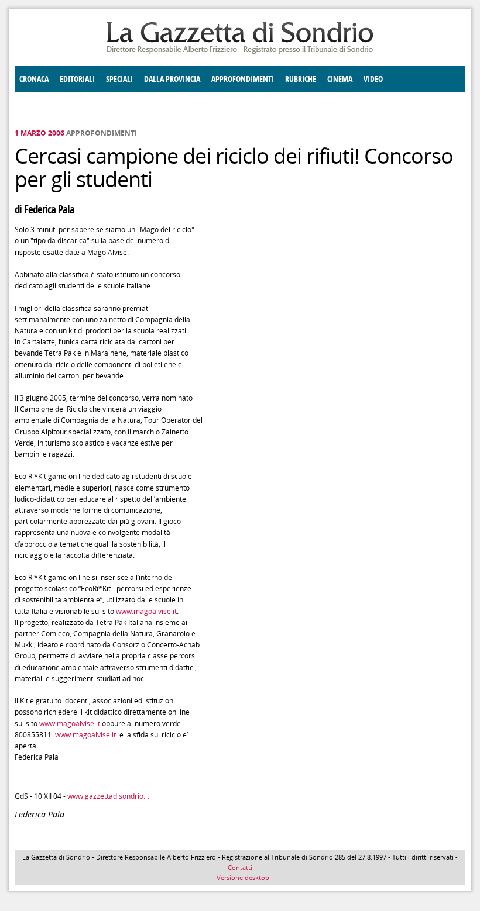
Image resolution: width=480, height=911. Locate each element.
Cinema (339, 79)
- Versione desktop (240, 877)
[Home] (240, 52)
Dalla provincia (172, 79)
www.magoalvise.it (146, 611)
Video (373, 79)
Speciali (119, 79)
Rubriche (300, 79)
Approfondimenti (242, 79)
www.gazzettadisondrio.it (108, 796)
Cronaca (34, 79)
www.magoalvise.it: (86, 735)
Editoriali (77, 79)
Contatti (240, 867)
